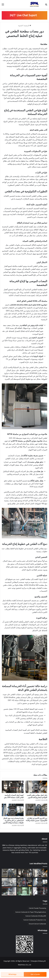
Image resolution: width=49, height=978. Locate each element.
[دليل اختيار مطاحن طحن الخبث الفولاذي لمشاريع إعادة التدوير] (36, 787)
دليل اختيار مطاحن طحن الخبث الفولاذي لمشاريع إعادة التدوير (37, 796)
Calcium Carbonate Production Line (34, 920)
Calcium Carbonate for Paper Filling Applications (30, 912)
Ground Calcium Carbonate (37, 924)
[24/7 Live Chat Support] (24, 15)
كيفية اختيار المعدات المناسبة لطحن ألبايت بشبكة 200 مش (14, 796)
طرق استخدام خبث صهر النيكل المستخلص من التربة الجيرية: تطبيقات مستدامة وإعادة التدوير (13, 820)
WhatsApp (12, 974)
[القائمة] (3, 5)
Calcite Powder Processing (37, 908)
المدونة (20, 25)
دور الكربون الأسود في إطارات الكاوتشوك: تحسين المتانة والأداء (36, 819)
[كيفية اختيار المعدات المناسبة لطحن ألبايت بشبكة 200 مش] (13, 787)
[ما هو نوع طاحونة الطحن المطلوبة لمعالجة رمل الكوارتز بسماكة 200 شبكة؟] (24, 882)
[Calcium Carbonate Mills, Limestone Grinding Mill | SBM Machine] (34, 4)
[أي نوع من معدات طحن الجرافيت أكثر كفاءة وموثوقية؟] (9, 891)
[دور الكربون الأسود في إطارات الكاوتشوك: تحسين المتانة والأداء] (36, 810)
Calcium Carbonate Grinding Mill (35, 916)
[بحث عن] (46, 5)
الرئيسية (27, 25)
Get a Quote (35, 974)
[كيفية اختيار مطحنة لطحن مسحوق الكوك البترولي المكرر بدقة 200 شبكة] (9, 882)
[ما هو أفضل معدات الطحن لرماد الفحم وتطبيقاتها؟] (40, 891)
